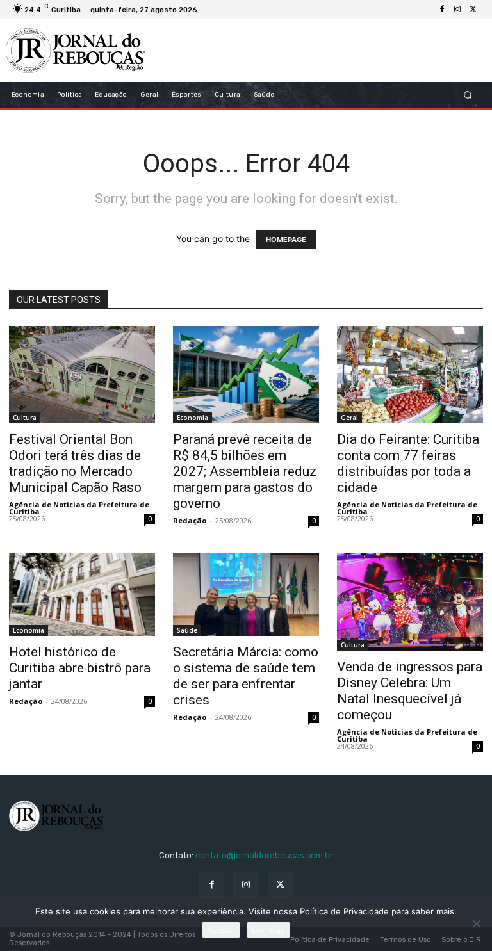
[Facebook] (442, 9)
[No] (476, 923)
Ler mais (268, 930)
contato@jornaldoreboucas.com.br (264, 855)
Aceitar (221, 930)
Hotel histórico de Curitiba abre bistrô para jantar (80, 668)
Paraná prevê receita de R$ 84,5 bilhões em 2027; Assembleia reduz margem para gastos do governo (244, 471)
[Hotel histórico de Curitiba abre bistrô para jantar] (82, 594)
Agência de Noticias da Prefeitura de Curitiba (79, 508)
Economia (192, 417)
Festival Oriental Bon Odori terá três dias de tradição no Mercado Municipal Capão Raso (75, 463)
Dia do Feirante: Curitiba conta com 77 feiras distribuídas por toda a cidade (408, 463)
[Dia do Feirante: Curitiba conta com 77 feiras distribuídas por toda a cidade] (410, 374)
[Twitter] (472, 9)
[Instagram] (457, 9)
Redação (189, 520)
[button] (467, 95)
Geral (349, 417)
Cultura (25, 417)
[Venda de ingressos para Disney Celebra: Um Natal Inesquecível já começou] (410, 602)
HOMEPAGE (286, 239)
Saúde (187, 630)
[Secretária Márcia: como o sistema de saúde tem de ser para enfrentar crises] (246, 594)
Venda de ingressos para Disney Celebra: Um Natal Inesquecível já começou (409, 690)
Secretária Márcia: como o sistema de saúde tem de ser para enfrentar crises (245, 676)
